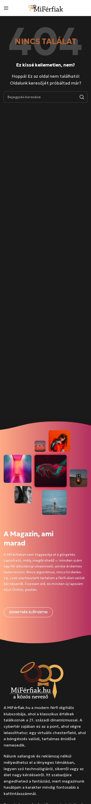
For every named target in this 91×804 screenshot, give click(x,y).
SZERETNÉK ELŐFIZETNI (28, 612)
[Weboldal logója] (46, 7)
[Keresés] (81, 97)
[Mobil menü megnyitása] (6, 8)
